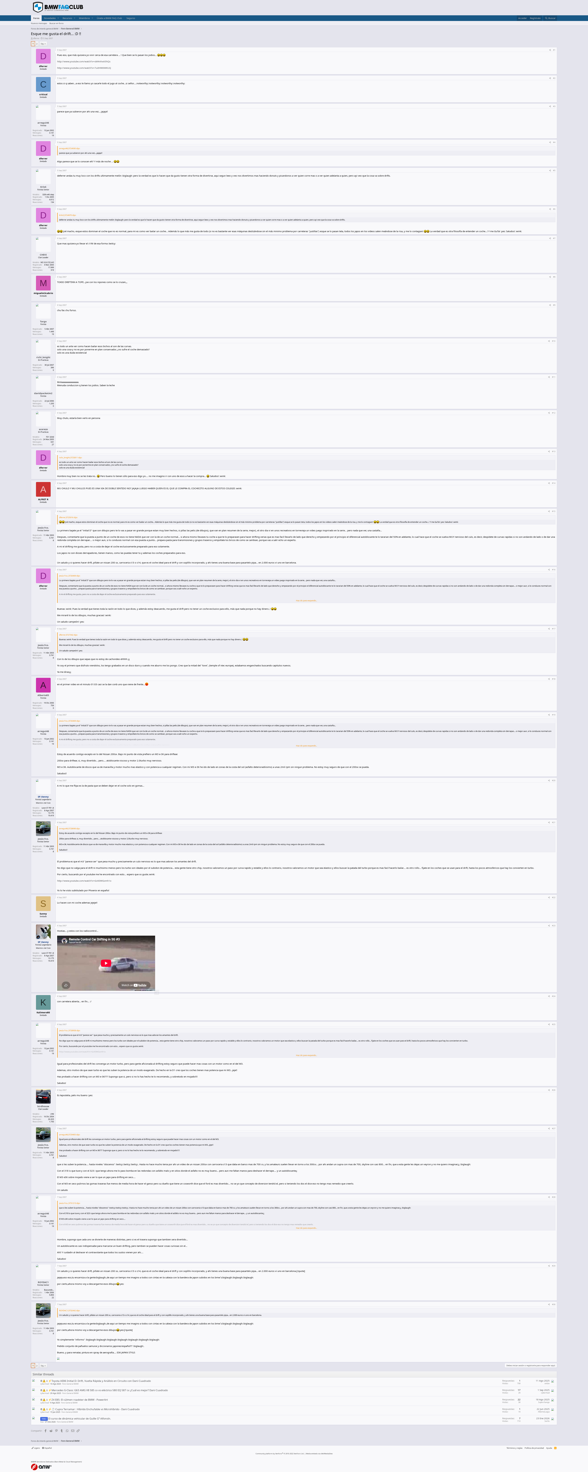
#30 (553, 1304)
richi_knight (43, 357)
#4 (554, 142)
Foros (36, 18)
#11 (553, 377)
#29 (553, 1266)
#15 (553, 511)
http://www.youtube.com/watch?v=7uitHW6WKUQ (84, 67)
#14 (553, 483)
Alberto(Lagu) (544, 1411)
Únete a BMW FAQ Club (109, 18)
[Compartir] (550, 50)
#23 (553, 925)
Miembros (84, 18)
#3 (554, 106)
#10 (553, 341)
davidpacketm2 (43, 393)
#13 (553, 451)
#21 (553, 822)
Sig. (42, 43)
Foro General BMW (70, 1384)
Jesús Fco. (43, 527)
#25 (553, 1024)
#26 (553, 1090)
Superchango (544, 1402)
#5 (554, 170)
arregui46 (43, 122)
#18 (553, 679)
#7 (554, 238)
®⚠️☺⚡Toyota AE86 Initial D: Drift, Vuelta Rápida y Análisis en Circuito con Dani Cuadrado (95, 1381)
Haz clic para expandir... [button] (306, 600)
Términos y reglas (514, 1448)
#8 (554, 277)
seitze (547, 1383)
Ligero (37, 1448)
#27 (553, 1128)
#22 (553, 897)
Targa (43, 321)
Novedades (50, 18)
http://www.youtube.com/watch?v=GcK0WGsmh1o (84, 880)
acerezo (43, 429)
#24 (553, 996)
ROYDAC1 (43, 1282)
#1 (554, 50)
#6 (554, 209)
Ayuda (549, 1448)
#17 (553, 628)
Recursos (67, 18)
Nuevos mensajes (39, 23)
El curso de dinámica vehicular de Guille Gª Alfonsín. (79, 1418)
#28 (553, 1197)
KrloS (43, 186)
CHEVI (43, 254)
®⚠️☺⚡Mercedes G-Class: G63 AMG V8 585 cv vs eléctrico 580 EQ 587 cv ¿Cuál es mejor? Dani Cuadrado (104, 1390)
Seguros (130, 18)
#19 (553, 714)
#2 (554, 78)
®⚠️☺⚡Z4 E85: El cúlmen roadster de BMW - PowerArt (74, 1399)
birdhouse (43, 1106)
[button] (58, 18)
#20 (553, 780)
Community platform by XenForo (280, 1453)
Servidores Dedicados (45, 1462)
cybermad (44, 1384)
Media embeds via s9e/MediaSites (319, 1453)
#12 (553, 413)
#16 (553, 569)
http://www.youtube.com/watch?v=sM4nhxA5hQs (83, 61)
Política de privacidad (534, 1448)
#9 (554, 305)
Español (48, 1448)
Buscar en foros (56, 23)
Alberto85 (43, 695)
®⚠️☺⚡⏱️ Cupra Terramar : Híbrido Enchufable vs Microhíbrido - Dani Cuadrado (90, 1409)
